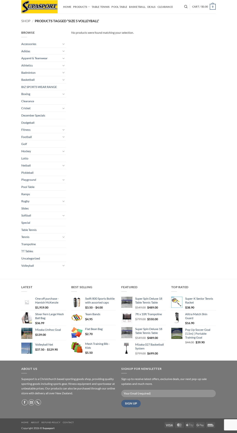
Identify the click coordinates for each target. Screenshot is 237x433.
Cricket (26, 108)
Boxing (25, 94)
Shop (25, 21)
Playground (28, 179)
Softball (26, 215)
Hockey (26, 151)
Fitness (26, 129)
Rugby (25, 201)
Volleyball (27, 265)
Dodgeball (27, 122)
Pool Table (119, 6)
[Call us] (38, 402)
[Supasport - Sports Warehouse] (39, 6)
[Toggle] (63, 44)
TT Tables (27, 251)
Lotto (24, 158)
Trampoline (28, 244)
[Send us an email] (31, 402)
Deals (151, 6)
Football (26, 137)
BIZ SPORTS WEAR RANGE (39, 87)
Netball (26, 165)
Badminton (28, 72)
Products (80, 6)
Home (67, 6)
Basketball (137, 6)
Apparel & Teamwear (34, 58)
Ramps (25, 194)
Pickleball (27, 172)
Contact (68, 422)
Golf (24, 144)
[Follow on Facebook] (25, 402)
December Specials (33, 115)
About (35, 422)
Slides (25, 208)
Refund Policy (50, 422)
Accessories (28, 44)
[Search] (185, 7)
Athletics (27, 65)
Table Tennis (101, 6)
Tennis (25, 237)
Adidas (25, 51)
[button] (204, 6)
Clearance (165, 6)
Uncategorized (30, 258)
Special (25, 222)
